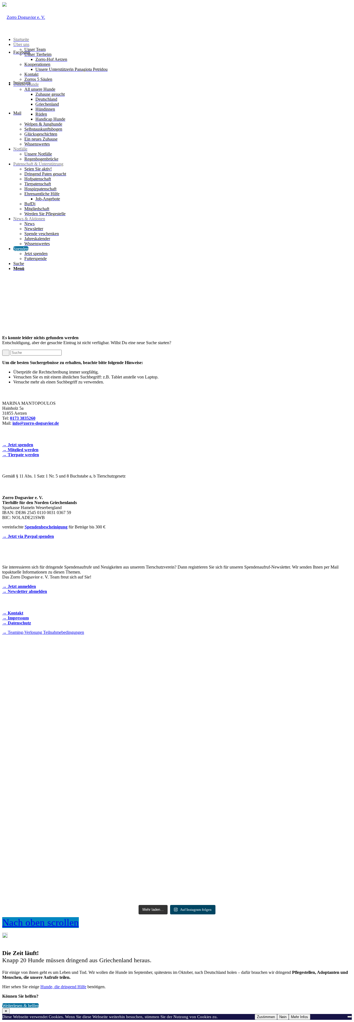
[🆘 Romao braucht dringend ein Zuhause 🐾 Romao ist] (59, 832)
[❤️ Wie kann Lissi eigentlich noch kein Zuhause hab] (177, 814)
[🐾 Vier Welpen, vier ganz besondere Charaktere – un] (177, 708)
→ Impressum (15, 618)
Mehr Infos (299, 1017)
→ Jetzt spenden (17, 444)
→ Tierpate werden (20, 454)
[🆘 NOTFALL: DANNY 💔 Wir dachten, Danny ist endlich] (294, 708)
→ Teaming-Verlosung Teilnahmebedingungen (43, 632)
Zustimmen (266, 1017)
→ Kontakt (12, 613)
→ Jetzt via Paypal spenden (28, 536)
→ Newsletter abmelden (24, 591)
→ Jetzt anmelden (19, 586)
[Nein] (349, 1017)
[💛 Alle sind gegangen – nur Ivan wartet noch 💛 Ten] (294, 829)
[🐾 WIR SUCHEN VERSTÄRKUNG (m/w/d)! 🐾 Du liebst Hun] (59, 703)
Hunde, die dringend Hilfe (63, 986)
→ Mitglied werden (20, 449)
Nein (283, 1017)
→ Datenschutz (16, 623)
